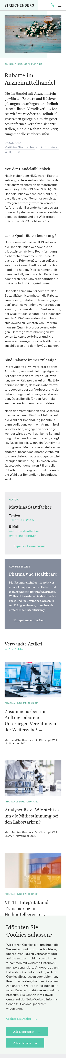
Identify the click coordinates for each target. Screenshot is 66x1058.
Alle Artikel (16, 649)
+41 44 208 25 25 (21, 520)
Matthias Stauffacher (20, 147)
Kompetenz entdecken (29, 620)
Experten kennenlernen (29, 546)
